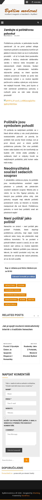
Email (8, 399)
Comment (10, 430)
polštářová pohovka (12, 290)
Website (9, 408)
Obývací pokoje (10, 304)
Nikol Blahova (8, 35)
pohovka (21, 285)
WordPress (26, 496)
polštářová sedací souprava (15, 295)
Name (8, 389)
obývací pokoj (10, 285)
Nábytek (31, 299)
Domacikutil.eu (7, 473)
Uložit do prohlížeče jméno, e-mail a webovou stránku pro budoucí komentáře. (20, 423)
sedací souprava (11, 299)
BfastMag (36, 493)
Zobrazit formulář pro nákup (23, 277)
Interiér (22, 299)
